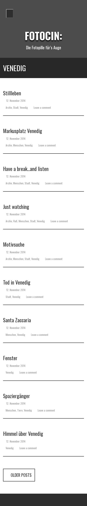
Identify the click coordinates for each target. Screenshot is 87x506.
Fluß (15, 221)
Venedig (24, 107)
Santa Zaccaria (17, 320)
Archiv (9, 107)
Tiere (20, 410)
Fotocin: (43, 35)
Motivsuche (13, 244)
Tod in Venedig (16, 282)
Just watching (16, 206)
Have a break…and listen (26, 168)
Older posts (21, 475)
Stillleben (12, 93)
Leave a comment (42, 107)
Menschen (18, 145)
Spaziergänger (16, 396)
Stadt (16, 107)
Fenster (10, 358)
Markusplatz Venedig (22, 130)
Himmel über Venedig (23, 433)
